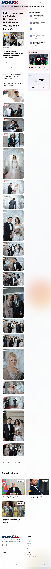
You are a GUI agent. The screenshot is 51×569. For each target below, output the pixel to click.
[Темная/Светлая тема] (40, 2)
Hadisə (28, 545)
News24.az (6, 63)
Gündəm (28, 538)
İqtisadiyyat (29, 543)
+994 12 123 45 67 (32, 556)
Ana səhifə (3, 6)
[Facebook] (2, 545)
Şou (8, 6)
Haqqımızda (3, 554)
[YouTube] (9, 545)
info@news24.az (31, 559)
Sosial (28, 548)
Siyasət (28, 541)
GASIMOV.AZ (47, 564)
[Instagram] (6, 545)
